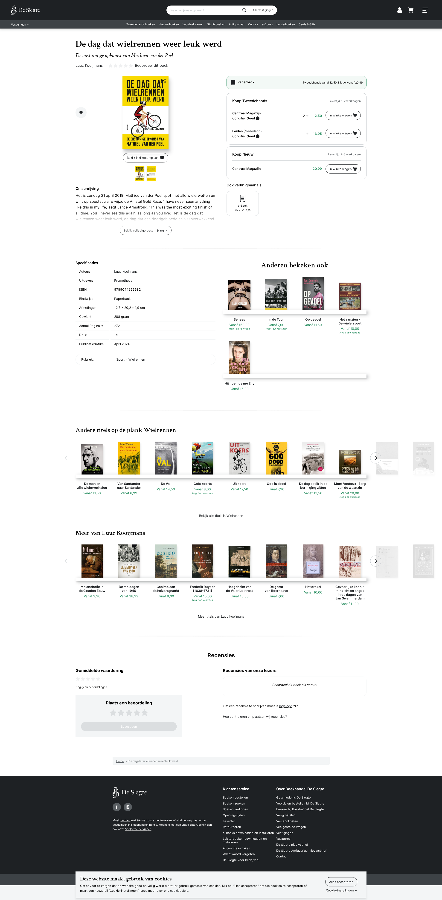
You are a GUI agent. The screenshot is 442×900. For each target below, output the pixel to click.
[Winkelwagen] (410, 10)
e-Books (267, 24)
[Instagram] (127, 807)
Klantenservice (236, 789)
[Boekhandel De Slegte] (25, 10)
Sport (120, 359)
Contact (282, 856)
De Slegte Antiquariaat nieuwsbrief (301, 850)
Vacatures (283, 838)
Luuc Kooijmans (89, 65)
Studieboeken (216, 24)
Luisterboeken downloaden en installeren (245, 840)
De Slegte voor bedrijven (241, 860)
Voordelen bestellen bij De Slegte (300, 803)
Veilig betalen (286, 815)
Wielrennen (136, 359)
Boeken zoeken (234, 803)
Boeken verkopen (235, 809)
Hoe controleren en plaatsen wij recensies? (255, 716)
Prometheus (123, 280)
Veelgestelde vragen (138, 829)
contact (126, 820)
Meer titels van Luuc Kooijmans (221, 616)
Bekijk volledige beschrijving (144, 230)
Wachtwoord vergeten (239, 854)
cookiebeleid (179, 890)
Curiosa (253, 24)
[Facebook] (116, 807)
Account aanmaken (236, 848)
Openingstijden (234, 815)
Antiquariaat (236, 24)
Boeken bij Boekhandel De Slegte (300, 809)
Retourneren (232, 827)
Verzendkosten (287, 821)
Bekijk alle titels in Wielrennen (221, 516)
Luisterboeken (285, 24)
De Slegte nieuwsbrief (292, 844)
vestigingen (120, 824)
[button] (66, 457)
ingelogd (285, 706)
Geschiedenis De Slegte (293, 797)
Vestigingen (284, 833)
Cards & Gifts (307, 24)
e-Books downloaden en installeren (248, 833)
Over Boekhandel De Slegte (300, 789)
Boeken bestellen (235, 797)
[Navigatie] (425, 10)
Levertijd (229, 821)
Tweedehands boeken (140, 24)
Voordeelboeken (193, 24)
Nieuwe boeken (169, 24)
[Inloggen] (399, 10)
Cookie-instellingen (340, 890)
